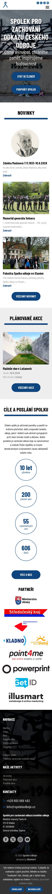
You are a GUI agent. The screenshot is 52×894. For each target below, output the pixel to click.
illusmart (31, 859)
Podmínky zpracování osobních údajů (19, 758)
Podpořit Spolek (26, 89)
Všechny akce (26, 387)
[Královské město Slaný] (39, 638)
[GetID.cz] (26, 681)
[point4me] (26, 653)
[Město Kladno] (14, 638)
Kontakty (7, 746)
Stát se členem (26, 76)
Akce (5, 735)
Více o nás (26, 574)
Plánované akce (10, 779)
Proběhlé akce (9, 783)
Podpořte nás (8, 739)
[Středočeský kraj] (26, 611)
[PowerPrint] (26, 667)
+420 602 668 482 (18, 801)
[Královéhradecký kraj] (26, 624)
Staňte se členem (10, 743)
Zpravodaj (7, 775)
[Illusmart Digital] (25, 695)
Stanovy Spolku (9, 754)
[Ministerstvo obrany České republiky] (26, 598)
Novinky (6, 727)
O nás (5, 731)
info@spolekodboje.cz (20, 807)
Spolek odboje (30, 855)
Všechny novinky (26, 296)
